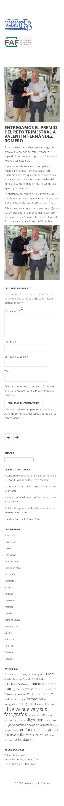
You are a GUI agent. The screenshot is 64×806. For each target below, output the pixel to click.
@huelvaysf (19, 755)
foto (46, 699)
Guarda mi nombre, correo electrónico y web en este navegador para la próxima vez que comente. (30, 391)
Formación (34, 698)
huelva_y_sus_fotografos (23, 763)
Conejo (27, 684)
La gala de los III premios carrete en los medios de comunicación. (17, 437)
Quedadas (10, 613)
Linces (47, 720)
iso (43, 715)
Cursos (8, 548)
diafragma (12, 688)
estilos (22, 694)
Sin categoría (11, 626)
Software (9, 639)
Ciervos (26, 679)
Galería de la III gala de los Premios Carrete (8, 437)
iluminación (33, 715)
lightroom (36, 719)
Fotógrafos (9, 580)
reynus (30, 735)
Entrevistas (10, 554)
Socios (8, 632)
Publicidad (10, 735)
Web (7, 371)
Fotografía (9, 574)
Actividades (10, 535)
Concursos (10, 541)
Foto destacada (12, 567)
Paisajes (23, 725)
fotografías (10, 704)
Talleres (8, 645)
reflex (21, 734)
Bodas (50, 674)
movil (54, 720)
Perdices (16, 730)
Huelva (12, 709)
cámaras (37, 683)
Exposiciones (11, 561)
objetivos (11, 724)
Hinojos (41, 704)
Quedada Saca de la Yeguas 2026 (21, 519)
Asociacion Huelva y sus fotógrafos (25, 674)
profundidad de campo (39, 729)
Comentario (12, 311)
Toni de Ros (41, 735)
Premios (8, 606)
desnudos (50, 684)
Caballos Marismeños (13, 679)
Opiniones (10, 600)
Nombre (10, 341)
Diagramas (27, 689)
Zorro (32, 740)
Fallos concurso (14, 699)
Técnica (8, 652)
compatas (37, 678)
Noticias (8, 593)
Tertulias (9, 658)
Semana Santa (12, 619)
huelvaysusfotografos (27, 759)
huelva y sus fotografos (25, 712)
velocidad (22, 739)
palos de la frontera (40, 725)
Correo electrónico (16, 356)
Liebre (25, 720)
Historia (8, 587)
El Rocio (37, 689)
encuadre (48, 688)
